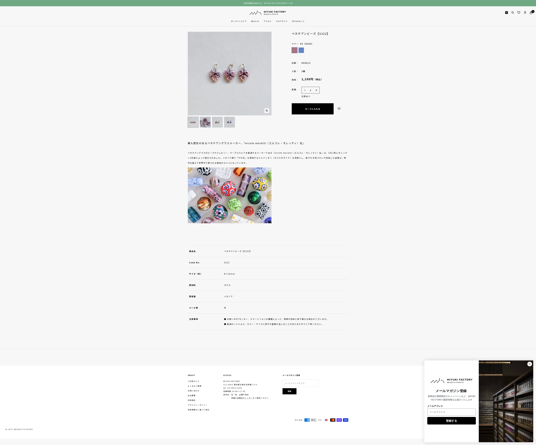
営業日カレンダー (245, 398)
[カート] (531, 12)
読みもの (255, 21)
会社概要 (192, 395)
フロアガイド (282, 21)
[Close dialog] (529, 364)
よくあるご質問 (195, 386)
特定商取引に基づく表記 (198, 409)
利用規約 (192, 400)
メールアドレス (435, 406)
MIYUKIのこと (298, 21)
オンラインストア (239, 21)
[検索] (512, 12)
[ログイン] (525, 12)
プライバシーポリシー (197, 405)
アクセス (267, 21)
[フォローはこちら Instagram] (506, 12)
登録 (290, 391)
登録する (451, 421)
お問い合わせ (194, 390)
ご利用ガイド (194, 381)
